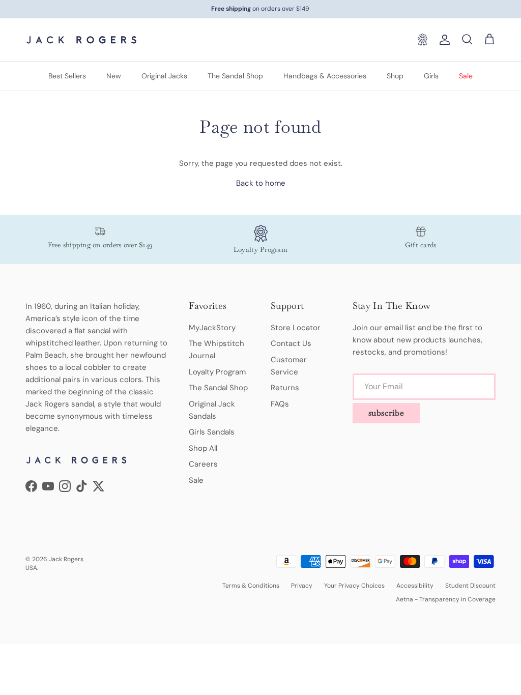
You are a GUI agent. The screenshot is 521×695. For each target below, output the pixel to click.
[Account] (443, 40)
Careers (203, 464)
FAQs (280, 404)
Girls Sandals (212, 432)
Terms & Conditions (250, 586)
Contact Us (291, 343)
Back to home (260, 183)
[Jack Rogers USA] (81, 39)
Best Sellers (67, 75)
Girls (431, 75)
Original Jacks (164, 75)
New (113, 75)
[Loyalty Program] (422, 40)
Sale (466, 75)
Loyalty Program (217, 372)
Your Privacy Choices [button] (354, 586)
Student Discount (470, 586)
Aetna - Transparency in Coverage (446, 599)
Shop (395, 75)
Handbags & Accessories (324, 75)
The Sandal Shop (235, 75)
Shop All (203, 448)
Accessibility (414, 586)
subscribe (386, 413)
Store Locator (296, 328)
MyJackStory (212, 328)
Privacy (301, 586)
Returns (285, 388)
